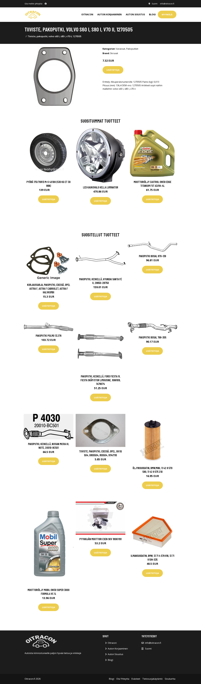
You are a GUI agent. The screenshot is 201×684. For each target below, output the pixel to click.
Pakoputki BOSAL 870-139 (152, 256)
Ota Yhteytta (122, 678)
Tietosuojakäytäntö (152, 678)
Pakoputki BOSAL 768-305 (152, 337)
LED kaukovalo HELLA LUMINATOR (100, 187)
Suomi (154, 3)
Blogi (152, 14)
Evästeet (135, 678)
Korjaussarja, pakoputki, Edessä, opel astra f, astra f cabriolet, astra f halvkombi (48, 288)
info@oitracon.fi (167, 3)
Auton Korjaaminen (118, 648)
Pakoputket (132, 48)
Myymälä (167, 14)
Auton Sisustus (115, 654)
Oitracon (112, 642)
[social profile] (46, 3)
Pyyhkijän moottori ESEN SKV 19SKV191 (100, 539)
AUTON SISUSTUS (135, 14)
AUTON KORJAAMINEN (109, 14)
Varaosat (120, 48)
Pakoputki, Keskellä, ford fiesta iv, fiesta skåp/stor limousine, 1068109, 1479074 (100, 380)
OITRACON (87, 14)
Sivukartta (170, 678)
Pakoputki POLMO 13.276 (48, 335)
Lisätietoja (113, 69)
